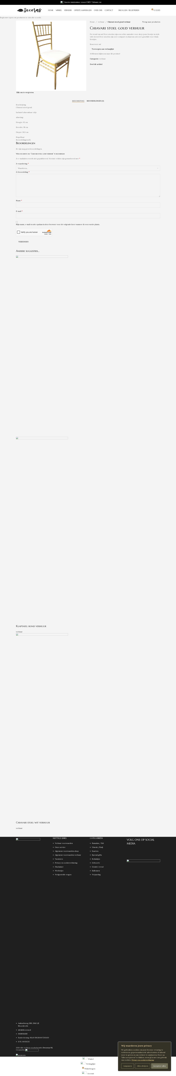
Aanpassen (127, 1066)
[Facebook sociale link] (150, 2)
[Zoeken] (142, 10)
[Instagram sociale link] (152, 2)
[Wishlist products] (147, 10)
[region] (144, 1056)
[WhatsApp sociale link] (158, 2)
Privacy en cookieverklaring (143, 1060)
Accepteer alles (159, 1066)
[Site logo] (29, 10)
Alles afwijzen (142, 1066)
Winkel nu (96, 2)
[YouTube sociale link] (155, 2)
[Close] (168, 1043)
